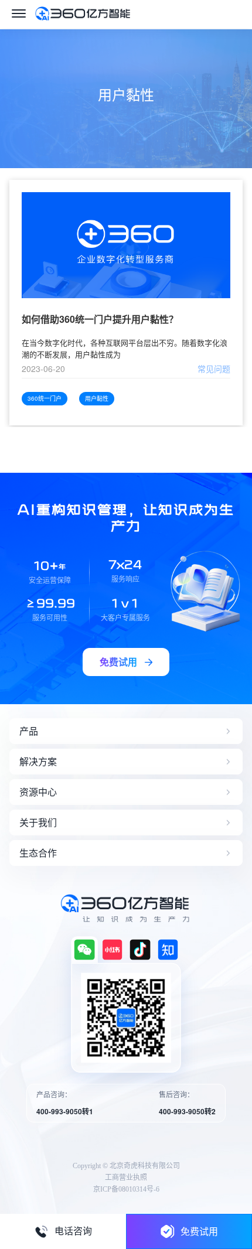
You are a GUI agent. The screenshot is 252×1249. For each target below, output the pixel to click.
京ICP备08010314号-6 (126, 1189)
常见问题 (213, 368)
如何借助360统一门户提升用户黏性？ (100, 319)
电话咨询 (73, 1231)
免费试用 (199, 1231)
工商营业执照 (126, 1177)
